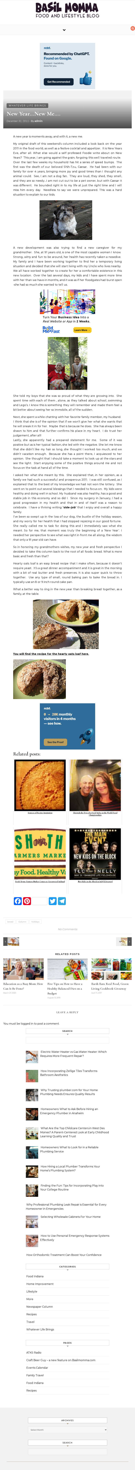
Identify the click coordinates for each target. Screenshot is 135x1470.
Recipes (31, 1314)
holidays (35, 921)
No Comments (67, 929)
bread (10, 921)
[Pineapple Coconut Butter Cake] (10, 941)
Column (22, 921)
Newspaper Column (39, 1306)
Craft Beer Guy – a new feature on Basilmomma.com (60, 1360)
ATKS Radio (33, 1352)
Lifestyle (31, 1291)
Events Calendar (37, 1367)
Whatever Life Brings (27, 105)
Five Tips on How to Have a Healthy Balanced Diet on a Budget (64, 988)
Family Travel (35, 1375)
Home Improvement (40, 1284)
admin (38, 121)
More (29, 1299)
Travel (30, 1321)
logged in (27, 1023)
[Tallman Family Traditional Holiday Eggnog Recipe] (124, 941)
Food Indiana (34, 1276)
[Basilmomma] (67, 11)
